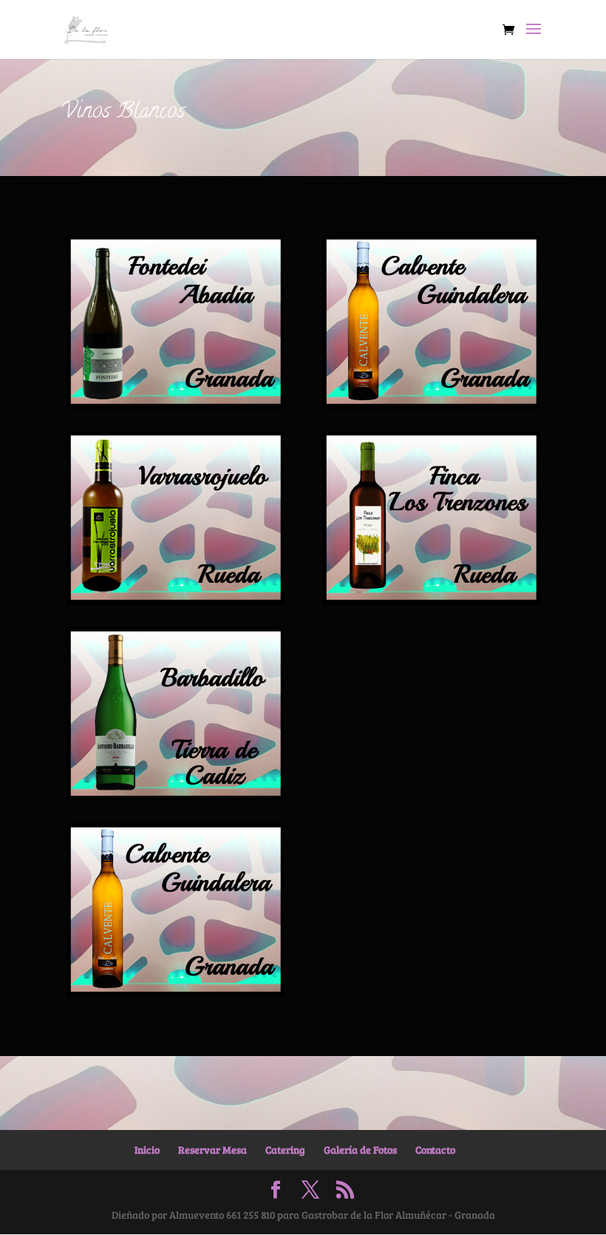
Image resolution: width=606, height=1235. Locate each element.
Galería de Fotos (360, 1150)
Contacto (435, 1150)
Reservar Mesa (212, 1150)
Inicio (147, 1150)
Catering (285, 1150)
